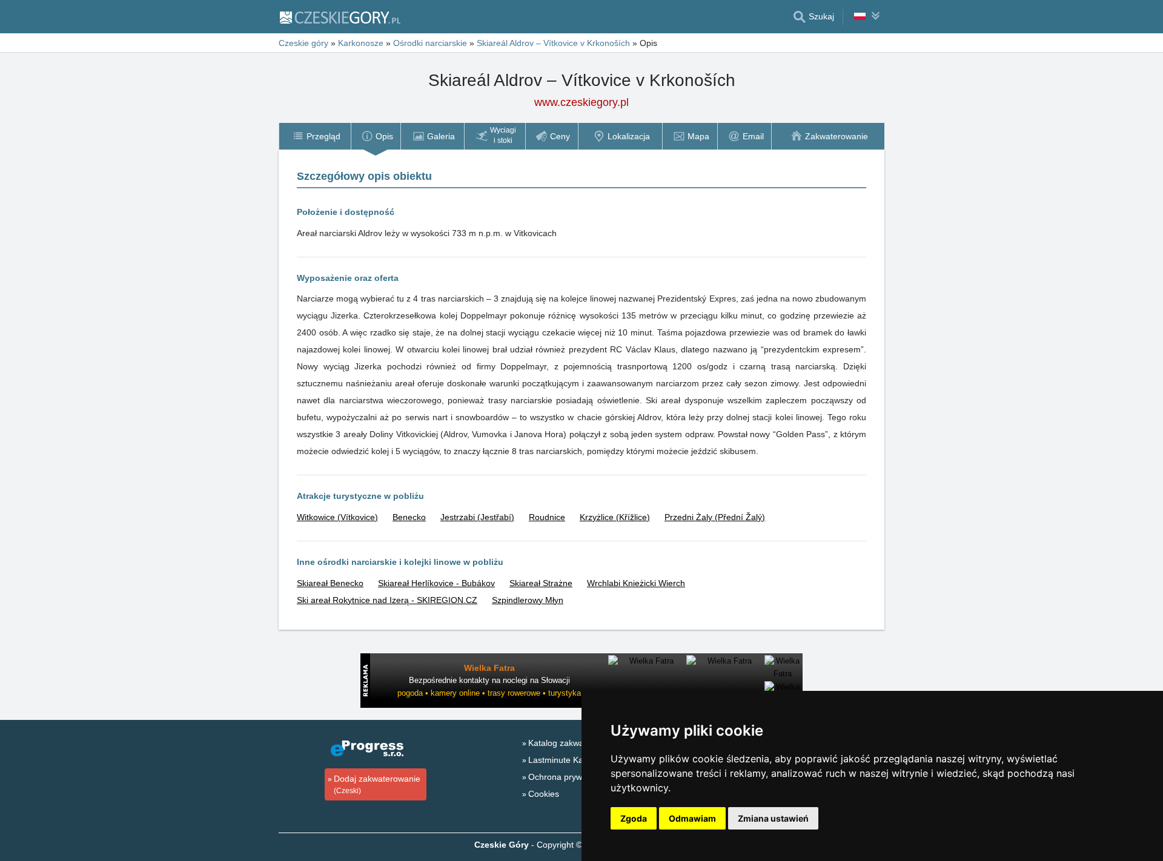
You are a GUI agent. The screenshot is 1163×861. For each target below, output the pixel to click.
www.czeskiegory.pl (581, 102)
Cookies (543, 794)
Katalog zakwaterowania (574, 743)
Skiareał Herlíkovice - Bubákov (436, 583)
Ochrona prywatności (568, 777)
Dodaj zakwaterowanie (377, 784)
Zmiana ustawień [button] (773, 818)
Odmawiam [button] (692, 818)
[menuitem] (315, 136)
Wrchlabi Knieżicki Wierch (636, 583)
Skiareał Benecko (330, 583)
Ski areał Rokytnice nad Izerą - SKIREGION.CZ (387, 600)
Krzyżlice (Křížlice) (615, 517)
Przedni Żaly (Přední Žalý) (714, 517)
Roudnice (547, 517)
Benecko (409, 517)
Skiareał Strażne (540, 583)
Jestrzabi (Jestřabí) (477, 517)
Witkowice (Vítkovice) (337, 517)
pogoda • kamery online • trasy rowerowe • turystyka (489, 693)
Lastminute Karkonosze (573, 760)
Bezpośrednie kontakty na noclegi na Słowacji (489, 680)
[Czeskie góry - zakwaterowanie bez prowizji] (339, 17)
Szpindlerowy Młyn (527, 600)
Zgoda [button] (633, 818)
